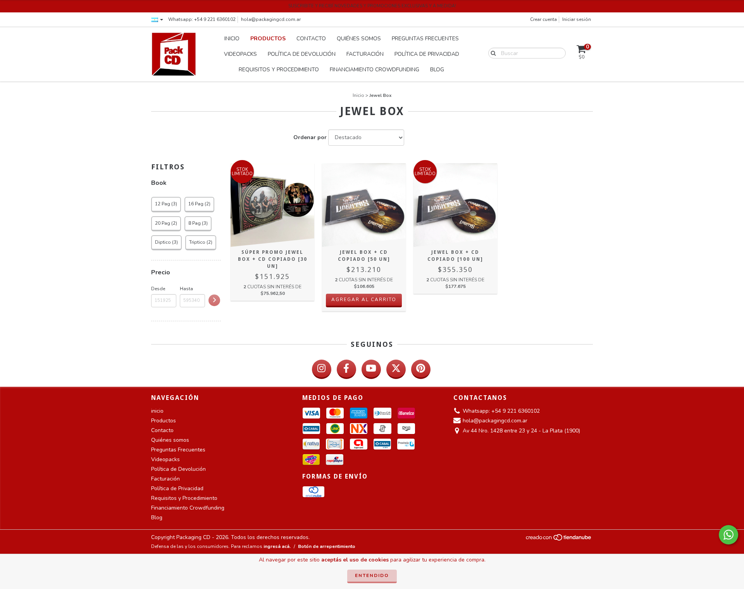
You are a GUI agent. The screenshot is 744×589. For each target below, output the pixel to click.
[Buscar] (491, 53)
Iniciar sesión (576, 19)
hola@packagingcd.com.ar (271, 19)
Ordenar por (310, 137)
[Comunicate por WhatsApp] (728, 534)
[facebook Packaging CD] (346, 369)
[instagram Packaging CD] (321, 369)
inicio (231, 38)
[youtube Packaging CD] (371, 369)
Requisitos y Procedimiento (279, 69)
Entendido (372, 575)
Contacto (311, 38)
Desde (158, 289)
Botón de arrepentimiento (326, 546)
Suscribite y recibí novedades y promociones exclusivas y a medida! (372, 6)
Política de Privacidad (426, 54)
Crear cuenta (543, 19)
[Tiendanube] (559, 539)
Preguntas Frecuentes (425, 38)
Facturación (365, 54)
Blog (437, 69)
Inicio (358, 95)
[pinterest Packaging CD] (421, 369)
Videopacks (240, 54)
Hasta (186, 289)
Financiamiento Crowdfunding (374, 69)
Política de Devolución (302, 54)
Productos (268, 38)
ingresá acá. (277, 546)
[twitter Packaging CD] (396, 369)
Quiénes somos (359, 38)
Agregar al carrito (363, 299)
